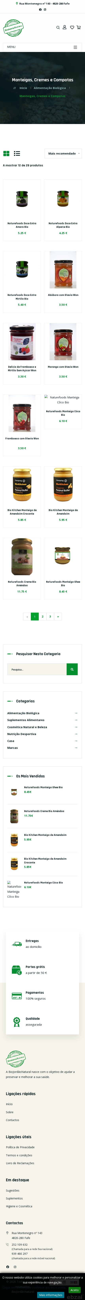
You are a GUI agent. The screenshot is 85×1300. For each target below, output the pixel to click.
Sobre (9, 1112)
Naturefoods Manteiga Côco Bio (63, 413)
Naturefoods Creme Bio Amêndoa (22, 583)
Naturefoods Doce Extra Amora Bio (22, 225)
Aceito (75, 1290)
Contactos (12, 1120)
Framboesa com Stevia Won (22, 438)
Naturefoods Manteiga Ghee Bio (63, 583)
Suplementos (14, 1198)
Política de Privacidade (20, 1147)
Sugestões (12, 1190)
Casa (10, 741)
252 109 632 (19, 1244)
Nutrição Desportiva (21, 734)
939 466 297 (19, 1254)
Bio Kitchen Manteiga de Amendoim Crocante (22, 512)
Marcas (12, 748)
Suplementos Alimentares (25, 720)
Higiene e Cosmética (19, 1206)
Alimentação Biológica (50, 88)
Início (23, 88)
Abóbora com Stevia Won (63, 295)
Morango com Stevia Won (63, 367)
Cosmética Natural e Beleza (27, 727)
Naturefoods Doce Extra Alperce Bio (63, 225)
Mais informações (50, 1295)
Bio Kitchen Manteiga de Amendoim (63, 512)
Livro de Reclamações (20, 1163)
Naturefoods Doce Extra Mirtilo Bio (22, 296)
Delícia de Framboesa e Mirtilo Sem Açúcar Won (22, 368)
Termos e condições (19, 1155)
